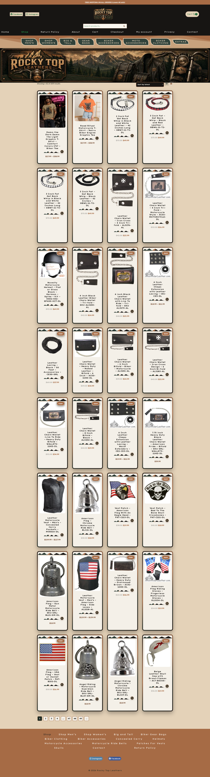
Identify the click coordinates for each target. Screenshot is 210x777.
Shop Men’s (67, 734)
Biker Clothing (56, 738)
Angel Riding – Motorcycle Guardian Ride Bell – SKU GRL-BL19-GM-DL (87, 690)
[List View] (171, 83)
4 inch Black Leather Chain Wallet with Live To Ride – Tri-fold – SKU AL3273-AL (122, 301)
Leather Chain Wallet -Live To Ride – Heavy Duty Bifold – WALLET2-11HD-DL (52, 439)
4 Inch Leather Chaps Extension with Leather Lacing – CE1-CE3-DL (157, 289)
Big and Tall (123, 734)
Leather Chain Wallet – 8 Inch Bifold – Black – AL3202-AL (87, 434)
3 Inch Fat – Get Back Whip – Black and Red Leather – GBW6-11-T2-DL (157, 123)
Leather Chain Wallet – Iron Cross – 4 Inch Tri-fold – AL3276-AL (122, 222)
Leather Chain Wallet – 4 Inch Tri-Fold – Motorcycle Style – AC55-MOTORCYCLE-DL (157, 211)
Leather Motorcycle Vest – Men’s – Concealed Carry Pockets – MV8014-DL (52, 525)
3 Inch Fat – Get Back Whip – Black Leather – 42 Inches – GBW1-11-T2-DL (87, 198)
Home (5, 32)
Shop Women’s (95, 734)
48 (75, 718)
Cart (95, 32)
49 (81, 718)
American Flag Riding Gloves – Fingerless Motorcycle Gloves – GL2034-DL (157, 593)
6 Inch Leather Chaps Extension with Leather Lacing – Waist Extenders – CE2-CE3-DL (123, 442)
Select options (51, 160)
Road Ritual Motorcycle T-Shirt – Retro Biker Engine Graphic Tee (87, 130)
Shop (24, 32)
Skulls (59, 747)
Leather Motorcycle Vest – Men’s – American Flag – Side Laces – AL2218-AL (87, 602)
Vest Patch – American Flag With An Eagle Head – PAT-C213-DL (122, 512)
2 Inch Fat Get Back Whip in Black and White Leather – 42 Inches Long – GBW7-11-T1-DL (122, 124)
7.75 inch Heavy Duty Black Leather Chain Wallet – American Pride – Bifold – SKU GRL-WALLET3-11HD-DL (157, 443)
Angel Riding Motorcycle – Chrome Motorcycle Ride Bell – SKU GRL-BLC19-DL (122, 688)
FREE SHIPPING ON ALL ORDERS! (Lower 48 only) (105, 2)
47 (69, 718)
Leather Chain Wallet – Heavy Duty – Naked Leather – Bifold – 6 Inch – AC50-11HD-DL (87, 370)
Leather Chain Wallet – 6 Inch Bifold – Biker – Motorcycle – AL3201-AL (122, 365)
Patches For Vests (151, 743)
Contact (192, 32)
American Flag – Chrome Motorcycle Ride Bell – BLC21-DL (87, 524)
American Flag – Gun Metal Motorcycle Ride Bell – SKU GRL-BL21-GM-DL (52, 608)
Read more (157, 230)
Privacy (169, 32)
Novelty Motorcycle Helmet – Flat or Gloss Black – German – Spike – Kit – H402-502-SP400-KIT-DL (52, 292)
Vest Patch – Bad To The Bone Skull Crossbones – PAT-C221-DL (157, 512)
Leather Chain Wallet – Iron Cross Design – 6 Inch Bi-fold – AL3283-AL (158, 366)
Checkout (117, 32)
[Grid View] (166, 83)
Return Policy (50, 32)
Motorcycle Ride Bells (109, 743)
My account (144, 32)
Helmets (159, 738)
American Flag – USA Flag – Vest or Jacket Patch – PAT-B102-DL (52, 676)
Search (125, 26)
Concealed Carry (129, 738)
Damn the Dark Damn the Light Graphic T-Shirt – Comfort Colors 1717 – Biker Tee (52, 140)
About (76, 32)
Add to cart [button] (122, 238)
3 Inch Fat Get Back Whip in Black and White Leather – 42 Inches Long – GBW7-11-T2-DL (52, 202)
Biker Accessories (92, 738)
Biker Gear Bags (154, 734)
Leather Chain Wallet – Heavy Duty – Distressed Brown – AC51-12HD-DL (122, 581)
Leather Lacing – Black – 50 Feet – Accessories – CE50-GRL (52, 368)
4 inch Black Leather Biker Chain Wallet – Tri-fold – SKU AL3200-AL (87, 301)
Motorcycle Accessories (63, 743)
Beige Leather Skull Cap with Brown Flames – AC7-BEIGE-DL (157, 677)
